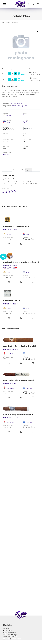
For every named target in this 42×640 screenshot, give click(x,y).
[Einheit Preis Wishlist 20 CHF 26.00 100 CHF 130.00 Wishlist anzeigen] (33, 318)
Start (3, 22)
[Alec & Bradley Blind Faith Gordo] (21, 409)
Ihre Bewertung (7, 189)
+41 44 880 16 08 (11, 637)
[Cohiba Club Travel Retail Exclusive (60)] (21, 256)
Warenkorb (23, 73)
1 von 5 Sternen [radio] (3, 191)
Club (24, 115)
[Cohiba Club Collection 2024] (21, 220)
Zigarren (7, 22)
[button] (37, 32)
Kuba (18, 106)
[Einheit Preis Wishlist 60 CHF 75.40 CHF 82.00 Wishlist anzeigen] (33, 282)
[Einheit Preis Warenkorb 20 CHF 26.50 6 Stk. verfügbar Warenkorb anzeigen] (21, 244)
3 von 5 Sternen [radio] (8, 191)
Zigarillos (13, 103)
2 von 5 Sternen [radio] (6, 191)
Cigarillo (25, 122)
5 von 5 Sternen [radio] (14, 191)
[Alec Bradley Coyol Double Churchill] (21, 341)
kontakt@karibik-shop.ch (13, 639)
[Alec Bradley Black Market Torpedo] (21, 375)
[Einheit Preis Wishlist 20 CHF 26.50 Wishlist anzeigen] (33, 244)
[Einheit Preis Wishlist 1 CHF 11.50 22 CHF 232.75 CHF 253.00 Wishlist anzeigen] (33, 398)
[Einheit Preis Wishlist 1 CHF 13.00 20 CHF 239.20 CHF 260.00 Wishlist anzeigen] (33, 432)
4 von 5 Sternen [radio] (11, 191)
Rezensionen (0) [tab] (18, 170)
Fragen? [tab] (27, 170)
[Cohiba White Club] (21, 294)
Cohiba (13, 106)
